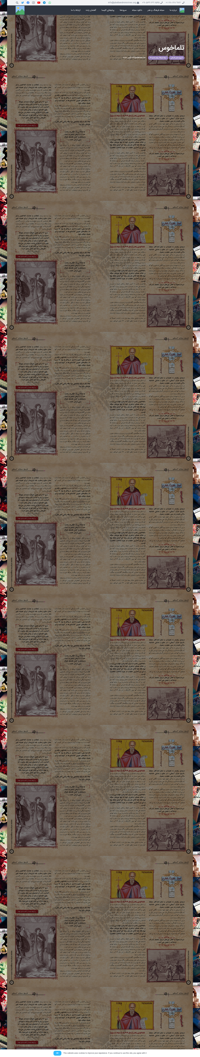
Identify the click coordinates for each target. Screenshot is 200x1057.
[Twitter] (22, 2)
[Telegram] (44, 2)
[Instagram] (33, 2)
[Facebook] (28, 2)
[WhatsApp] (50, 2)
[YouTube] (39, 2)
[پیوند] (182, 10)
